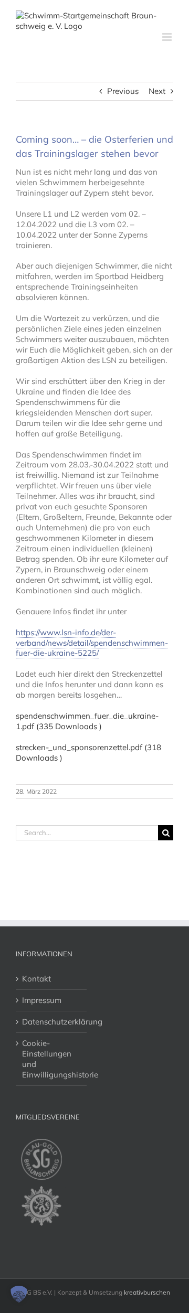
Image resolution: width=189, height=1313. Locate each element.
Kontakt (36, 979)
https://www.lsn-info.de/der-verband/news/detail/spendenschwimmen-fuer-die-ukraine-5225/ (92, 642)
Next (157, 91)
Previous (123, 91)
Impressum (41, 1000)
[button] (19, 1294)
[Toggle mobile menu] (167, 36)
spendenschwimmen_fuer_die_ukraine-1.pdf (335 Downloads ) (87, 721)
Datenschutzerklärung (51, 1022)
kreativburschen (147, 1292)
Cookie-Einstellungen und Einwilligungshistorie (51, 1059)
